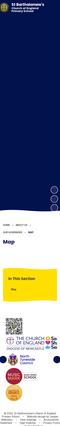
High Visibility (28, 423)
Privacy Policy (51, 423)
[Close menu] (52, 8)
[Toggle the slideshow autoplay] (54, 208)
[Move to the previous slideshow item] (54, 199)
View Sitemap (28, 419)
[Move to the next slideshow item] (54, 190)
